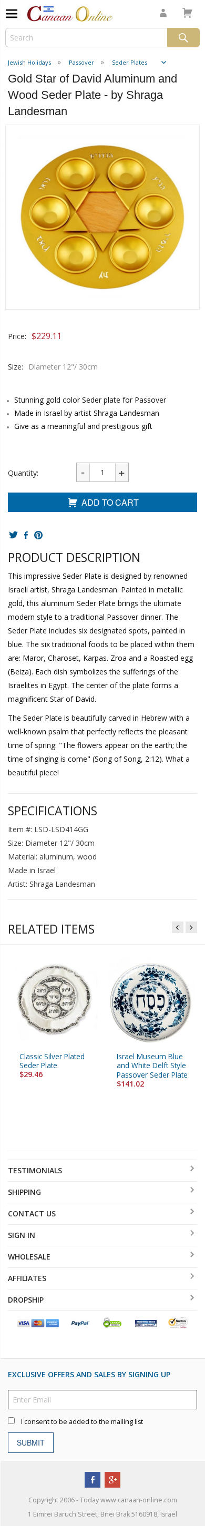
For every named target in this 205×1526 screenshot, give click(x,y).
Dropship (26, 1300)
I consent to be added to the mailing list (82, 1421)
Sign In (21, 1235)
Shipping (24, 1192)
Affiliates (27, 1278)
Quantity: (23, 473)
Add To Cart (110, 502)
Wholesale (29, 1257)
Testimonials (35, 1170)
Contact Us (32, 1213)
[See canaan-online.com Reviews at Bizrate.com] (146, 1322)
